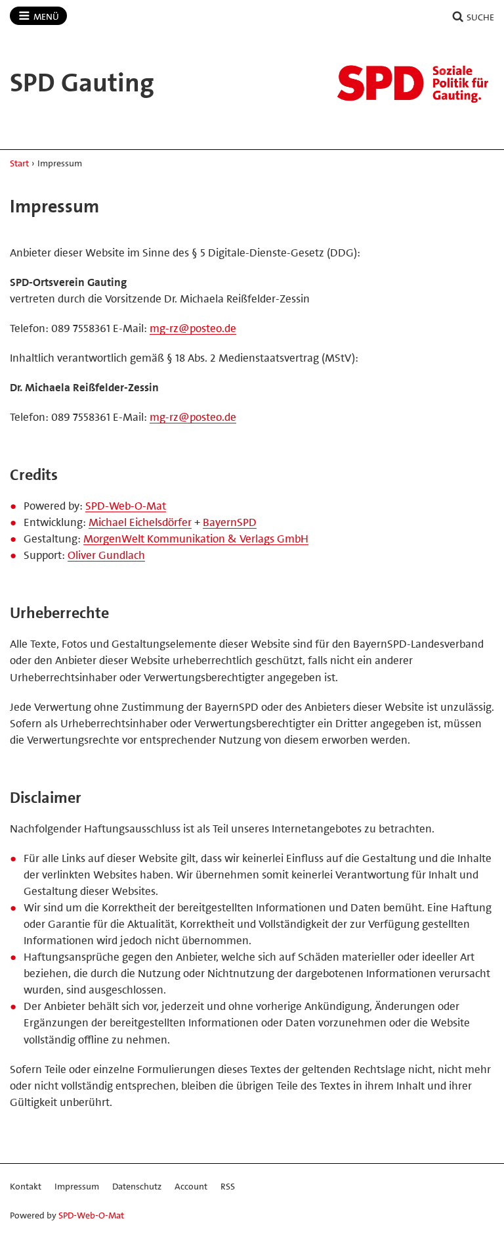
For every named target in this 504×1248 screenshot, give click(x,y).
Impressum (76, 1186)
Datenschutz (136, 1186)
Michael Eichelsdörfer (140, 522)
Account (191, 1186)
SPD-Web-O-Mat (125, 505)
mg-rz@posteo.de (193, 328)
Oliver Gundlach (106, 555)
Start (19, 163)
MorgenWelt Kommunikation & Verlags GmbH (195, 538)
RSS (227, 1186)
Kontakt (25, 1186)
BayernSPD (230, 522)
